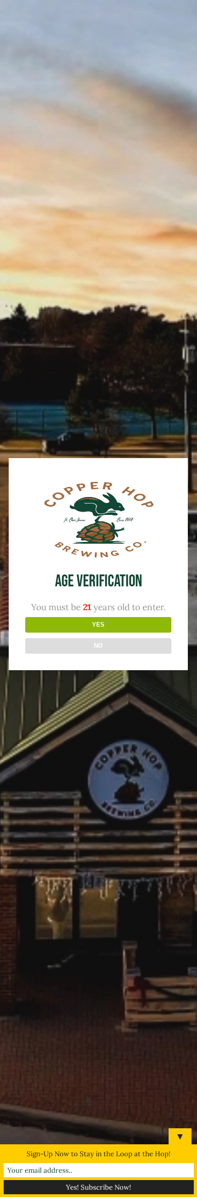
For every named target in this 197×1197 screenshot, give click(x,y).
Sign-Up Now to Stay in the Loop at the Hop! (98, 1153)
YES (98, 624)
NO (98, 645)
